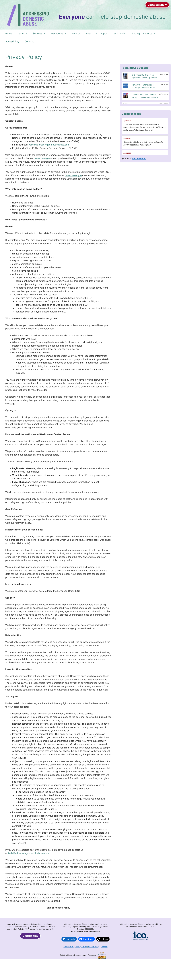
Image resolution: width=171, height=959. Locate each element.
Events (90, 33)
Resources (57, 33)
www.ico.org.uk (42, 158)
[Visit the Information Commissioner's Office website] (140, 940)
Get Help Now (30, 935)
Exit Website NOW (157, 4)
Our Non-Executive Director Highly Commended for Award (145, 95)
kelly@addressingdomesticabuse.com (49, 144)
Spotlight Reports (142, 33)
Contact (29, 41)
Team (20, 33)
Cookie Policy (93, 947)
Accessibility (12, 41)
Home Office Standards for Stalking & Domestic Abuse (143, 86)
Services (37, 33)
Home (8, 33)
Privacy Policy (81, 947)
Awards (76, 33)
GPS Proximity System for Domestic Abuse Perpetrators (144, 76)
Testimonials (119, 33)
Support (105, 33)
